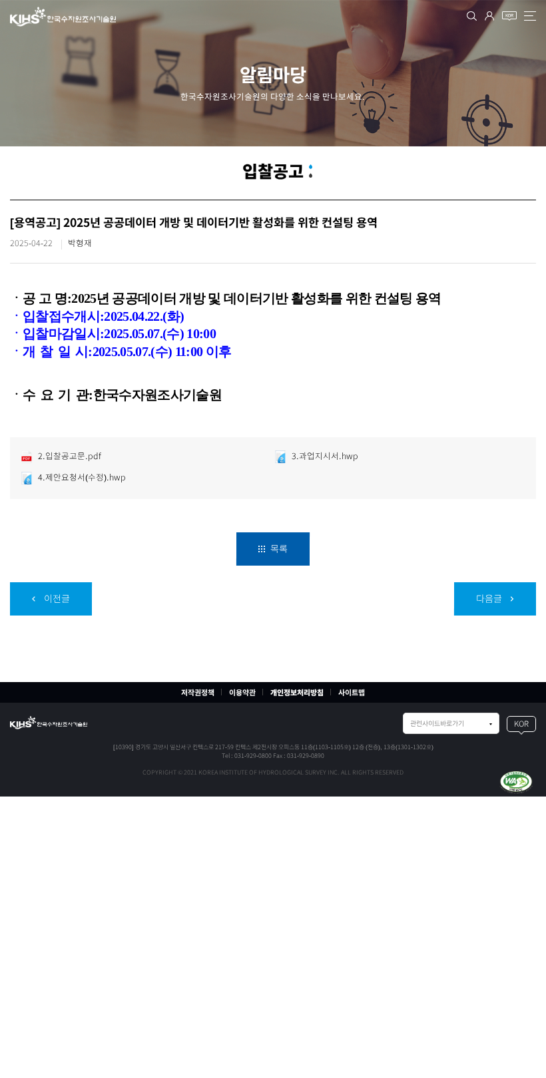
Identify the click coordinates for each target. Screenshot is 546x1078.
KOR (521, 723)
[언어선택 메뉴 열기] (509, 16)
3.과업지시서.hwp (324, 456)
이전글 (56, 599)
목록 (278, 549)
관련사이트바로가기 (437, 723)
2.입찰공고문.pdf (68, 456)
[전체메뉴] (530, 16)
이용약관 (242, 692)
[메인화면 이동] (48, 722)
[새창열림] (516, 782)
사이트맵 (351, 692)
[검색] (472, 16)
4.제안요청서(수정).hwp (81, 477)
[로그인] (489, 16)
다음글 (490, 599)
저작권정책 (197, 692)
